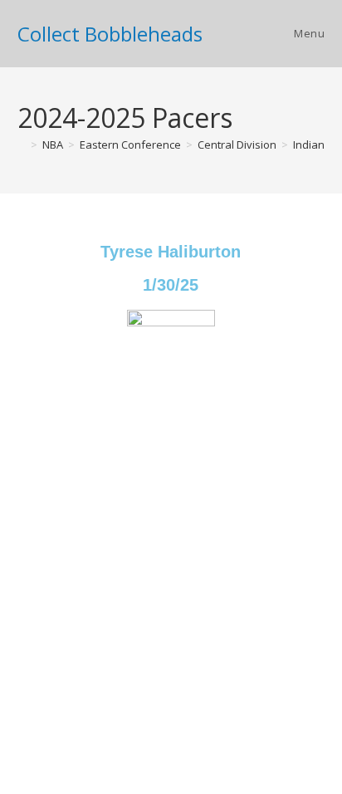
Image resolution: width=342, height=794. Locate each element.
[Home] (21, 144)
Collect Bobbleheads (110, 33)
